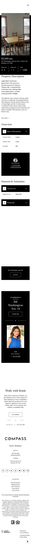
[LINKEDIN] (11, 470)
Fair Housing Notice (7, 495)
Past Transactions (15, 482)
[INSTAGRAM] (7, 470)
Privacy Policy (23, 537)
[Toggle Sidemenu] (28, 5)
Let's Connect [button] (15, 490)
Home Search (15, 488)
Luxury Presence (24, 532)
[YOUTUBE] (19, 470)
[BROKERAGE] (28, 470)
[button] (15, 414)
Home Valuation (15, 486)
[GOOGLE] (23, 470)
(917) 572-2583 (16, 165)
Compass (9, 501)
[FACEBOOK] (3, 470)
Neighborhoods (15, 484)
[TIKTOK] (15, 470)
